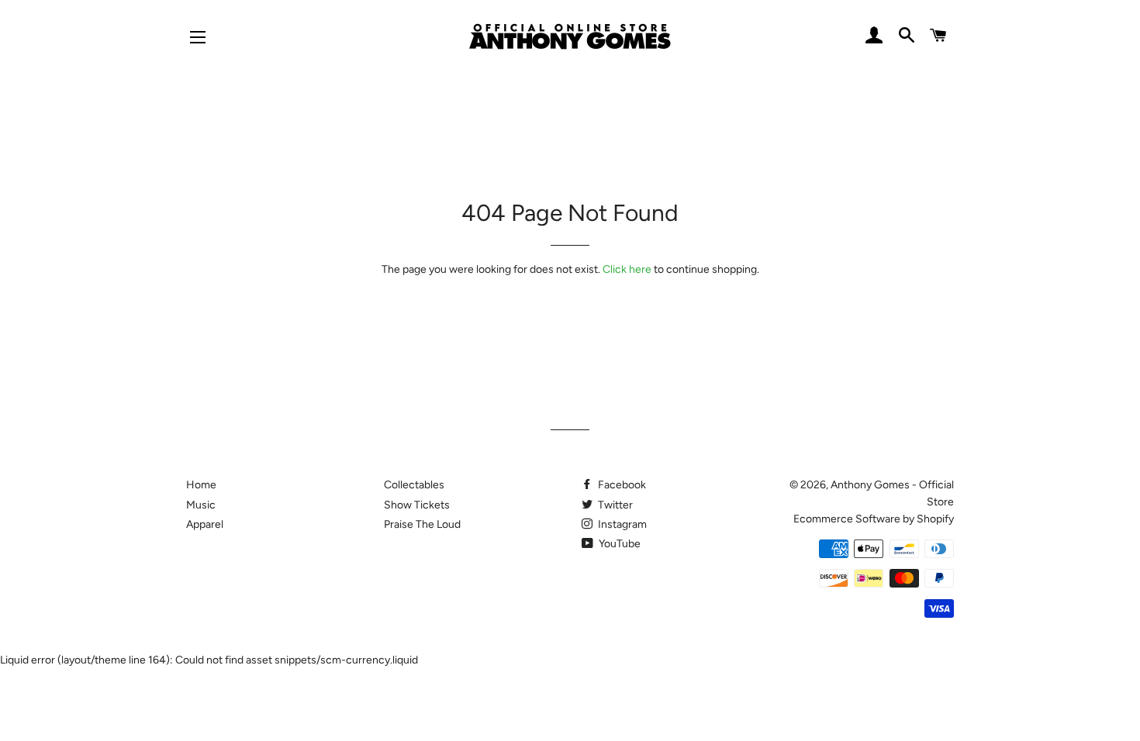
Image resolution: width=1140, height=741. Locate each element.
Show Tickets (417, 505)
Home (201, 484)
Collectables (414, 484)
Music (201, 505)
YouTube (618, 543)
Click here (627, 269)
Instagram (621, 524)
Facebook (621, 484)
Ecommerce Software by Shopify (873, 519)
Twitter (614, 505)
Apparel (204, 524)
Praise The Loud (422, 524)
